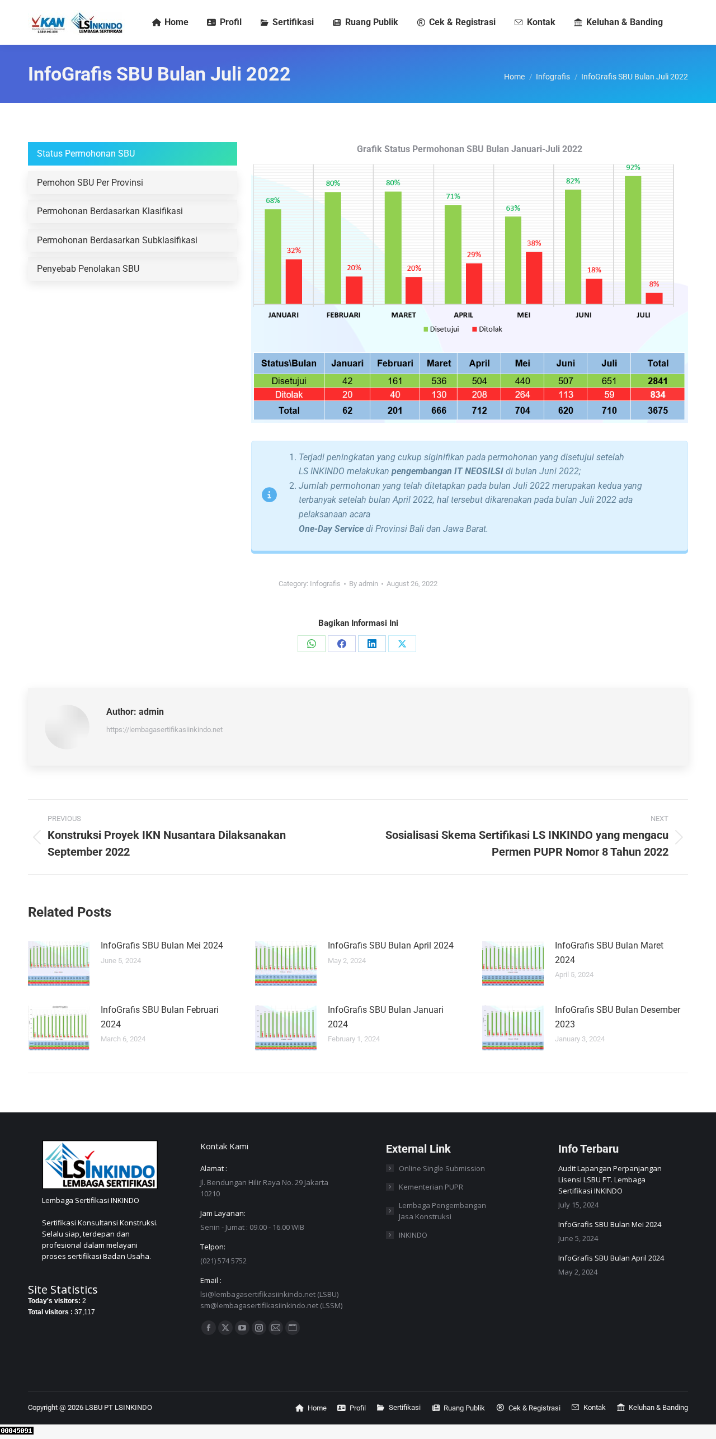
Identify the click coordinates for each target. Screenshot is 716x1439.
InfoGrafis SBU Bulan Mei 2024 (162, 945)
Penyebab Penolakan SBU (88, 268)
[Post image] (59, 963)
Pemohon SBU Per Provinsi (90, 182)
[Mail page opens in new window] (275, 1327)
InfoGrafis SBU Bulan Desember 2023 (617, 1017)
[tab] (132, 154)
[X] (402, 643)
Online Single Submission (442, 1168)
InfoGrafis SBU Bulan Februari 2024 (160, 1017)
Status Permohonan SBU (86, 153)
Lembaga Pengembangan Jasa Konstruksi (442, 1210)
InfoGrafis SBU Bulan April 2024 (391, 945)
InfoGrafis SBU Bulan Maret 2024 (609, 952)
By (363, 583)
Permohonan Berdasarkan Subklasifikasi (117, 240)
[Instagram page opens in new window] (259, 1327)
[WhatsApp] (312, 643)
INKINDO (413, 1235)
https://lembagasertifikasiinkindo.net (164, 729)
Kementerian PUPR (431, 1187)
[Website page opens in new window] (292, 1327)
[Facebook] (342, 643)
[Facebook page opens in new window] (208, 1327)
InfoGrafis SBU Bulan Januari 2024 (386, 1017)
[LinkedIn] (372, 643)
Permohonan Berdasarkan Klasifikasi (110, 211)
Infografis (325, 583)
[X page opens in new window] (225, 1327)
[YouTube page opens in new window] (242, 1327)
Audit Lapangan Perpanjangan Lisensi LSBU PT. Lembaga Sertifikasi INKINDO (610, 1179)
